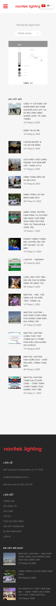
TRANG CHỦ (8, 501)
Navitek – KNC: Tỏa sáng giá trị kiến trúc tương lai (34, 298)
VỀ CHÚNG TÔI (10, 506)
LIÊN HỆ (7, 536)
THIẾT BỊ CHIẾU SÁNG (13, 521)
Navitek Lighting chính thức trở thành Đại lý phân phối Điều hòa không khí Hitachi (35, 339)
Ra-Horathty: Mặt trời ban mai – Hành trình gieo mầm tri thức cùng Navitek (34, 592)
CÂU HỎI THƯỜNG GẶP (13, 526)
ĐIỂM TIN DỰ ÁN (32, 130)
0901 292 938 (25, 484)
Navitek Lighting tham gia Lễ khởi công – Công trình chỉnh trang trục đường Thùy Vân (34, 383)
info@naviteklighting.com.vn (16, 477)
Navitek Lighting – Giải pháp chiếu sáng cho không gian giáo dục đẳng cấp (35, 557)
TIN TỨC (7, 516)
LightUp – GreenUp (34, 259)
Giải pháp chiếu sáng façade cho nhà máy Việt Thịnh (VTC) (35, 162)
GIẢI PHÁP (8, 511)
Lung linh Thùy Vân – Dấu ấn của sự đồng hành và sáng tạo (35, 280)
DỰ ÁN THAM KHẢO (12, 531)
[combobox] (28, 33)
